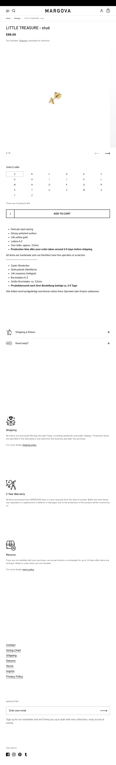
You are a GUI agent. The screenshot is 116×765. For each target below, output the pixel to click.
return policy (28, 569)
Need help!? (22, 343)
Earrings (17, 18)
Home (8, 18)
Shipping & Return (25, 332)
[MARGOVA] (58, 11)
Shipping (23, 40)
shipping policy (29, 445)
